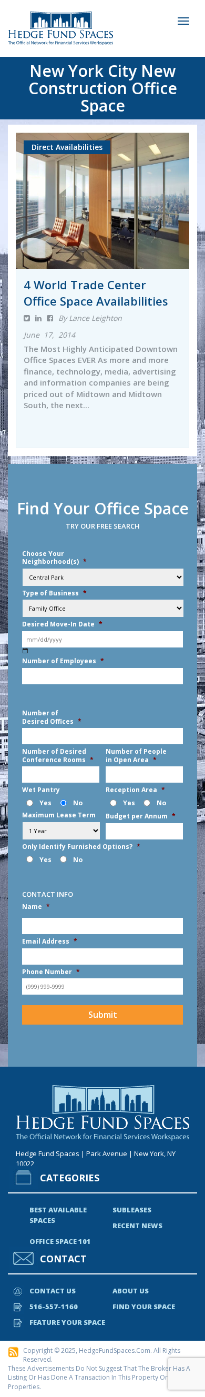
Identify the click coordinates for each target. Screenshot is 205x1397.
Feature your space (67, 1322)
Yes (45, 802)
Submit (102, 1014)
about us (130, 1290)
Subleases (131, 1209)
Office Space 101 (60, 1241)
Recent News (137, 1225)
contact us (52, 1290)
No (78, 802)
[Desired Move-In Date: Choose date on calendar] (25, 650)
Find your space (143, 1306)
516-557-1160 (53, 1306)
